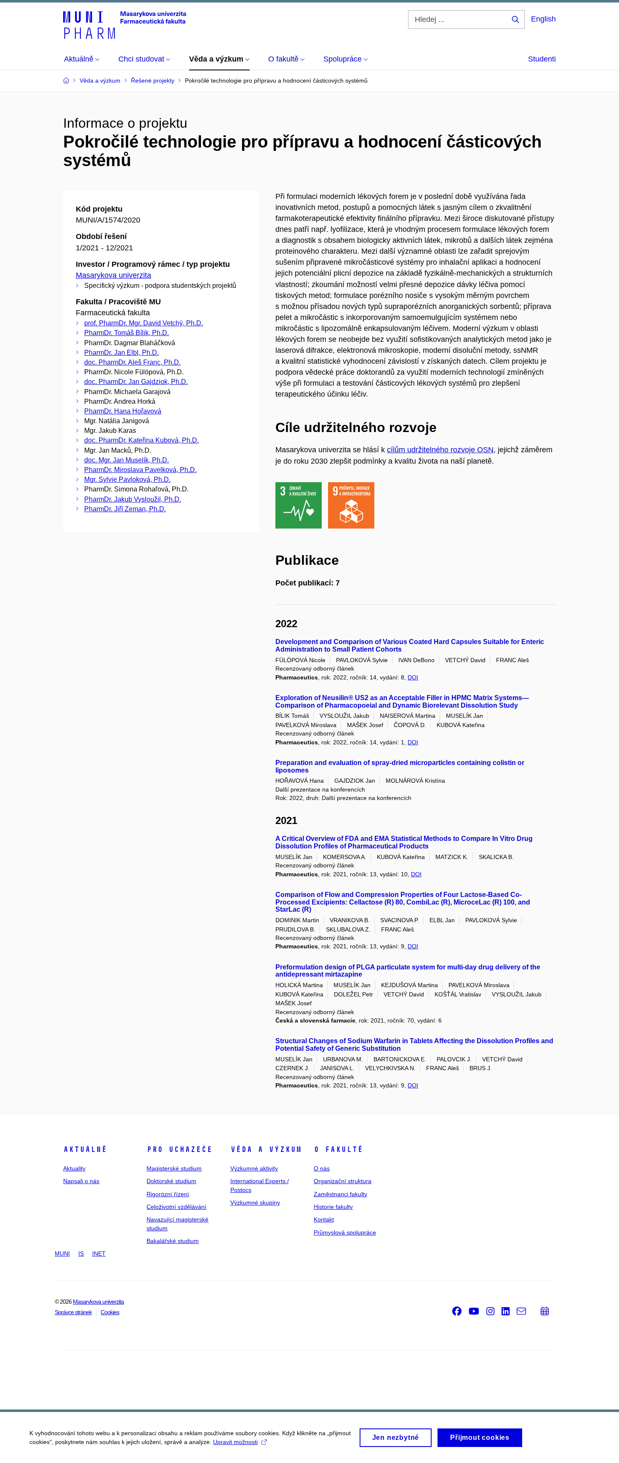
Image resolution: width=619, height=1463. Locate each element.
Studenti (542, 59)
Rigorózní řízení (168, 1194)
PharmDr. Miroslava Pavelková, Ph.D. (140, 469)
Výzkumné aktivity (254, 1168)
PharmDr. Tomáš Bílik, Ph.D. (126, 332)
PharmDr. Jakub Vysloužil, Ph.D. (132, 499)
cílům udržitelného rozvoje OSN (440, 450)
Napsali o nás (81, 1181)
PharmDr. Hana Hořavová (122, 411)
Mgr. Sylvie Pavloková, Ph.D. (127, 479)
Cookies (110, 1312)
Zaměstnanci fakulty (340, 1194)
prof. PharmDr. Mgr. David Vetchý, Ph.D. (143, 323)
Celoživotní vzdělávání (176, 1206)
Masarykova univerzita (113, 275)
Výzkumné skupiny (255, 1202)
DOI (413, 677)
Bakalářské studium (173, 1241)
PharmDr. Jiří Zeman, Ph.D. (125, 509)
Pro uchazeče (179, 1149)
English (543, 19)
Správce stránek (73, 1312)
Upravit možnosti (235, 1442)
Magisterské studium (174, 1168)
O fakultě (338, 1149)
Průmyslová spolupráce (345, 1232)
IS (81, 1253)
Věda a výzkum (265, 1149)
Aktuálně (85, 1149)
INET (99, 1253)
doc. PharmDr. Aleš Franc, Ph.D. (132, 362)
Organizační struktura (342, 1181)
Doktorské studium (171, 1181)
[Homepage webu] (124, 24)
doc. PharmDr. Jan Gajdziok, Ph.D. (136, 381)
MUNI (62, 1253)
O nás (322, 1168)
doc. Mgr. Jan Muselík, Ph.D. (126, 460)
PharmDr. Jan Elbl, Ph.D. (121, 352)
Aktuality (74, 1168)
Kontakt (324, 1219)
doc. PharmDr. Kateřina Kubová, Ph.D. (141, 440)
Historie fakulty (333, 1206)
